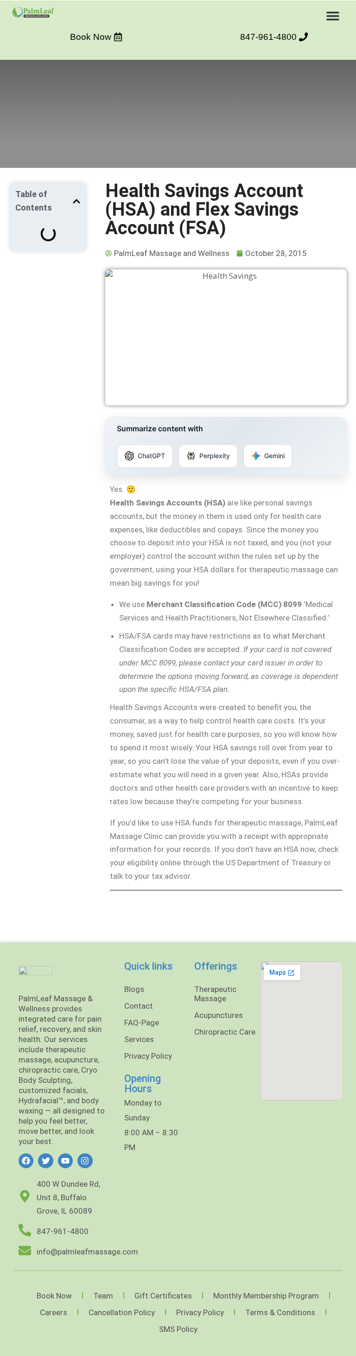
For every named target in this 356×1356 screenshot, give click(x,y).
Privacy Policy (148, 1056)
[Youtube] (65, 1160)
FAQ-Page (141, 1022)
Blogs (134, 989)
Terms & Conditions (280, 1312)
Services (139, 1039)
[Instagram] (84, 1160)
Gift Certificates (163, 1295)
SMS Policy (178, 1329)
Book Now (54, 1295)
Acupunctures (218, 1015)
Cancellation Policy (122, 1312)
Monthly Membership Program (266, 1295)
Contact (138, 1006)
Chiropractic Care (224, 1031)
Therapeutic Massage (215, 994)
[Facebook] (26, 1160)
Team (103, 1295)
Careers (53, 1312)
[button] (333, 15)
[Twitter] (45, 1160)
